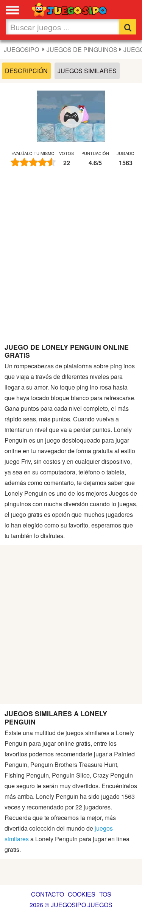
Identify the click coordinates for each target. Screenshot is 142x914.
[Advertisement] (71, 259)
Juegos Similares (87, 70)
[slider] (33, 162)
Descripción (26, 70)
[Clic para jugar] (71, 117)
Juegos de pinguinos (82, 49)
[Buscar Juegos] (127, 26)
